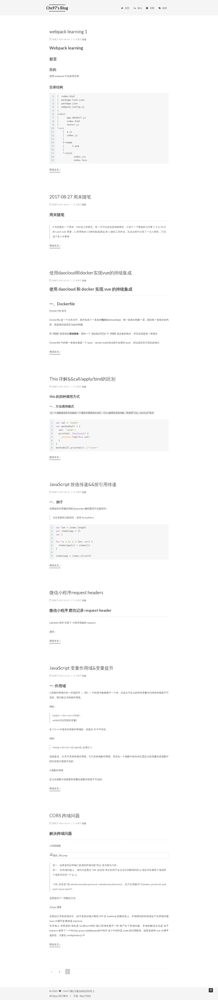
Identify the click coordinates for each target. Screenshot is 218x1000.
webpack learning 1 (68, 31)
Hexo (55, 995)
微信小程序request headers (76, 592)
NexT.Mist (85, 995)
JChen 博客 (55, 907)
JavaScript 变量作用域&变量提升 (81, 668)
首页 (127, 8)
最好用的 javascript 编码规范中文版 (82, 508)
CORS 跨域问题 (64, 815)
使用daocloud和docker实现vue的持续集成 (90, 272)
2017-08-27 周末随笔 (70, 196)
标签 (164, 8)
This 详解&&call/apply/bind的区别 (82, 379)
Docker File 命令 (57, 310)
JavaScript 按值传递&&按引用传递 (82, 484)
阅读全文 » (54, 169)
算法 (139, 8)
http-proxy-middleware (85, 930)
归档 (152, 8)
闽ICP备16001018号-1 (82, 991)
